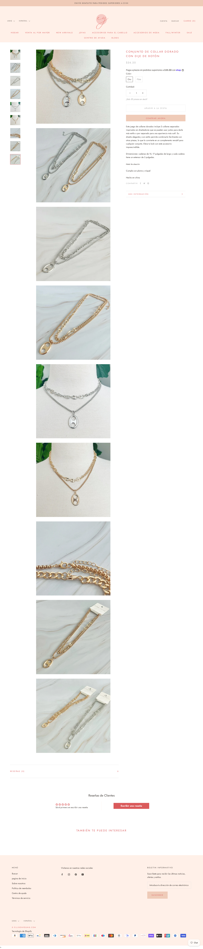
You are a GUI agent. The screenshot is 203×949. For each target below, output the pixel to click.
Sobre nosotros (18, 883)
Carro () (190, 21)
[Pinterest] (148, 183)
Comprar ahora (156, 118)
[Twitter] (144, 183)
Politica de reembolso (21, 888)
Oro (129, 79)
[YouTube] (83, 874)
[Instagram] (69, 874)
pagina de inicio (19, 878)
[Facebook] (140, 183)
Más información (138, 194)
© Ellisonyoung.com (24, 927)
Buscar (175, 21)
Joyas (82, 32)
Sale (189, 32)
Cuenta (163, 21)
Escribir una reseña (131, 806)
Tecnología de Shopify (22, 931)
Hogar (15, 32)
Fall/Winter (173, 32)
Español (23, 21)
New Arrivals (64, 32)
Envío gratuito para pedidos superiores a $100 (101, 3)
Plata (139, 79)
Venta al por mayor (37, 32)
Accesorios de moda (146, 32)
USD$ (9, 21)
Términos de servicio (21, 898)
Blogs (115, 38)
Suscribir (157, 895)
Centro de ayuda (94, 38)
